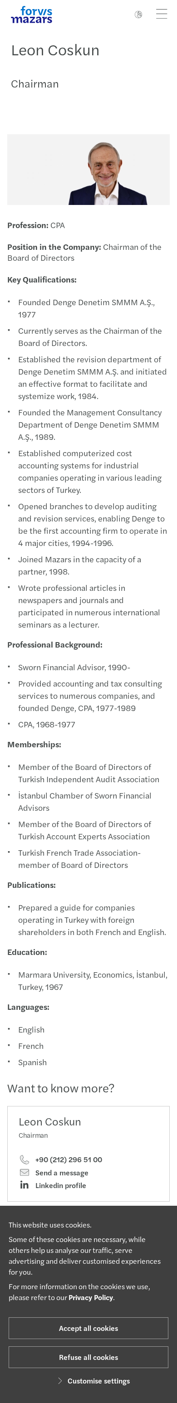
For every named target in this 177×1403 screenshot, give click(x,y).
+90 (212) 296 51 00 (68, 1159)
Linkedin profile (60, 1185)
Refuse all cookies (88, 1357)
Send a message (61, 1173)
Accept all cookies (88, 1328)
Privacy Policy (91, 1297)
